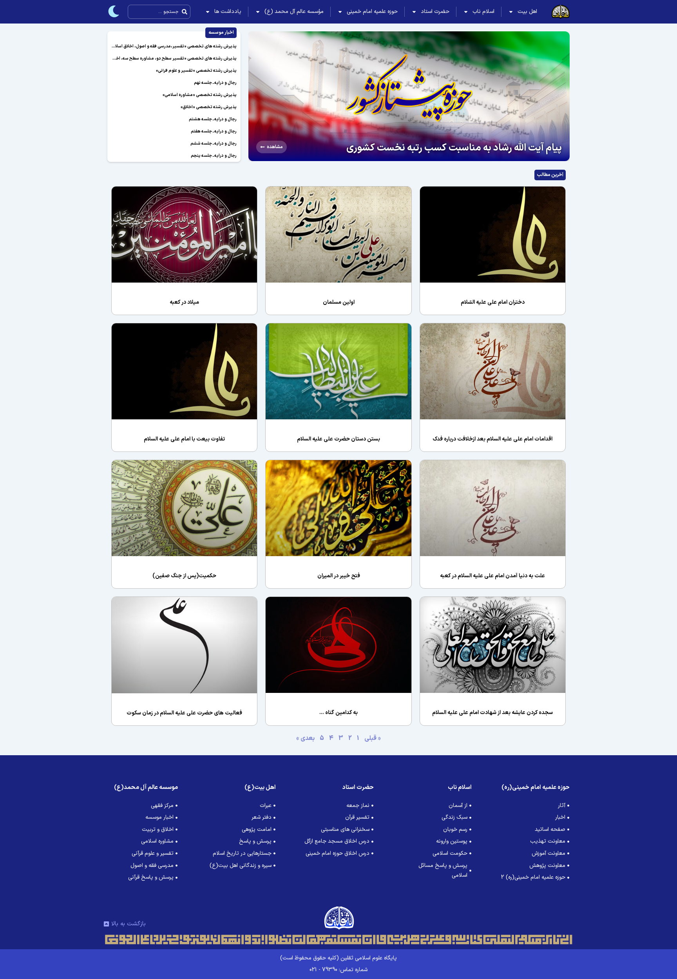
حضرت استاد (435, 11)
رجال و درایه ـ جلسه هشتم (213, 119)
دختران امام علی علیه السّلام (493, 302)
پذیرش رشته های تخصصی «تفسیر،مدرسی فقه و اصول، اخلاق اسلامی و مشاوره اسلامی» (156, 46)
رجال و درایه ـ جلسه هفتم (214, 131)
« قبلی (372, 738)
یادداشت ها (227, 11)
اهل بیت (527, 11)
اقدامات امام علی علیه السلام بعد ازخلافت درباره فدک (492, 439)
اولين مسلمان (339, 302)
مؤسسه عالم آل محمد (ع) (294, 11)
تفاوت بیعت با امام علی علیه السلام (184, 439)
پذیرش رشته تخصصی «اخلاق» (209, 107)
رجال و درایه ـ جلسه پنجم (214, 155)
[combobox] (159, 12)
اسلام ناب (483, 11)
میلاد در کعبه (184, 302)
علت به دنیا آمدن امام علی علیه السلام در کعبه (492, 576)
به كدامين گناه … (338, 713)
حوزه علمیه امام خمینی (372, 11)
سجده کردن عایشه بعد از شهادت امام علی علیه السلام (492, 713)
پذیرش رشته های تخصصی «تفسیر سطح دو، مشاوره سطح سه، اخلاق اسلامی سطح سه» (157, 58)
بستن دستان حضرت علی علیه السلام (338, 439)
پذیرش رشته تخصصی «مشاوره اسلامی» (200, 95)
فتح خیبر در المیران (338, 576)
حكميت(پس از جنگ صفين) (184, 576)
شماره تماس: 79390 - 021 (338, 970)
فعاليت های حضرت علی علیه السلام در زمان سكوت (184, 713)
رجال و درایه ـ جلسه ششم (213, 143)
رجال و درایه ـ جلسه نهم (215, 83)
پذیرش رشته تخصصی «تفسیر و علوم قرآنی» (196, 70)
